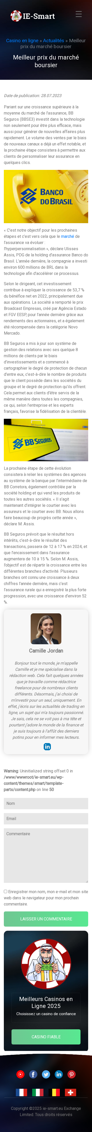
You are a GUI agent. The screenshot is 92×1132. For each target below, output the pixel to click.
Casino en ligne (22, 40)
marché (67, 236)
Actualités (53, 40)
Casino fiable (46, 1036)
